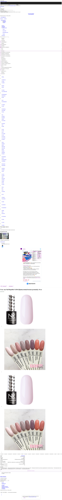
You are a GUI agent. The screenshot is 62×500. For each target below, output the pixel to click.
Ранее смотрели (3, 476)
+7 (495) (3, 17)
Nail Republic (11, 286)
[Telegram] (2, 481)
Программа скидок (5, 32)
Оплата (3, 485)
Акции (4, 29)
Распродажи (4, 30)
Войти (3, 482)
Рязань (4, 22)
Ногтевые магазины (5, 486)
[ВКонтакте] (0, 481)
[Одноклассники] (1, 481)
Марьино (4, 21)
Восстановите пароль (12, 5)
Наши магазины (3, 20)
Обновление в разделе (3, 1)
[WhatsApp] (3, 481)
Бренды (3, 25)
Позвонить (1, 18)
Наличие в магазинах (31, 470)
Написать (5, 18)
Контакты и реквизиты (5, 487)
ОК (24, 497)
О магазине (3, 488)
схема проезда (3, 241)
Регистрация (2, 6)
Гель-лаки (5, 286)
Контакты (3, 35)
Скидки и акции (4, 27)
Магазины (3, 26)
